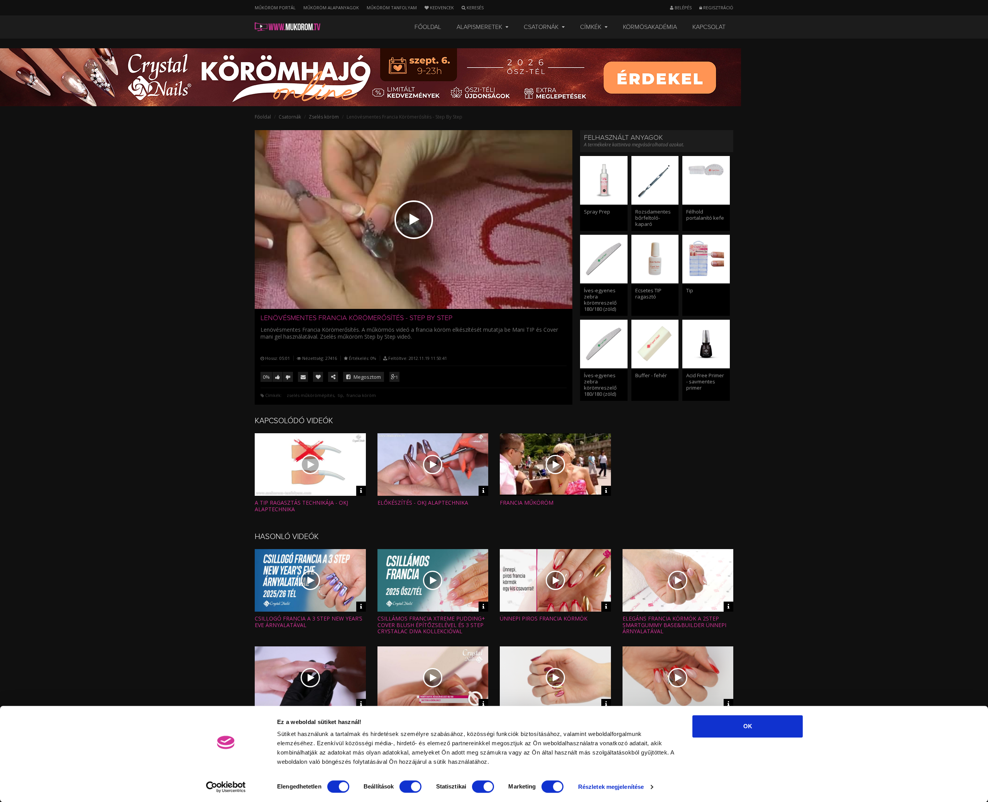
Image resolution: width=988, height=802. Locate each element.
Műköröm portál (275, 7)
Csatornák (542, 27)
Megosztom (366, 376)
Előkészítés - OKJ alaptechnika (422, 502)
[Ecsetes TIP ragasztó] (655, 259)
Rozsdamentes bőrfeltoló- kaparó (653, 217)
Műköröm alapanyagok (331, 7)
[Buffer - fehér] (655, 344)
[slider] (420, 299)
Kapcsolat (709, 27)
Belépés (682, 7)
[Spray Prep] (604, 180)
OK (747, 726)
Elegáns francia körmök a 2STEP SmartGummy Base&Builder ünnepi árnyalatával (674, 625)
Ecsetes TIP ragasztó (648, 293)
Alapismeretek (480, 27)
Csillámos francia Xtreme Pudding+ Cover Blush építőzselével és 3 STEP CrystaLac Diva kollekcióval (431, 625)
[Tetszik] (277, 377)
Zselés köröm (324, 117)
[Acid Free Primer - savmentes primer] (706, 344)
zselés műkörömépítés (310, 395)
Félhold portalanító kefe (705, 214)
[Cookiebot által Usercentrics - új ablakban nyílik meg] (226, 787)
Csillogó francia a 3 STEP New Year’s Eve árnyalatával (308, 622)
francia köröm (361, 395)
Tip (689, 290)
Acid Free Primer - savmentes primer (705, 381)
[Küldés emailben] (303, 377)
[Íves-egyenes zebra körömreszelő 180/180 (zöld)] (604, 259)
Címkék (591, 27)
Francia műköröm (526, 502)
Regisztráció (717, 7)
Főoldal (427, 27)
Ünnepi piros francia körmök (543, 618)
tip (340, 395)
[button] (413, 219)
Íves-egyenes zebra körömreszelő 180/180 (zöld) (600, 299)
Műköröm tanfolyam (392, 7)
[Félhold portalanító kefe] (706, 180)
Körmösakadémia (650, 27)
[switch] (410, 786)
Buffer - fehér (651, 375)
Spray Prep (597, 211)
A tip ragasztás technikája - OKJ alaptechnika (301, 506)
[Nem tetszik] (288, 377)
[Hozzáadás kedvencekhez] (318, 377)
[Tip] (706, 259)
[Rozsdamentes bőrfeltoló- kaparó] (655, 180)
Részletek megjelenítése (611, 786)
